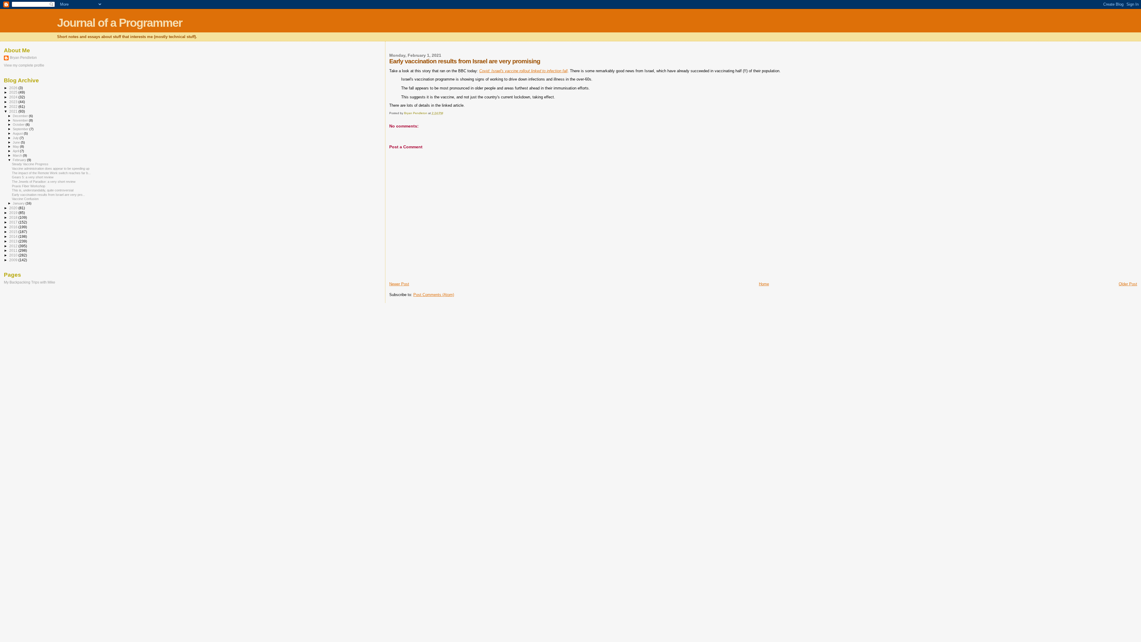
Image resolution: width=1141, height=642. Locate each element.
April (16, 151)
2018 (13, 217)
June (17, 142)
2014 (13, 236)
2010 (13, 255)
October (19, 124)
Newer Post (399, 284)
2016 (13, 227)
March (18, 155)
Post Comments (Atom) (433, 294)
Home (764, 284)
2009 (13, 260)
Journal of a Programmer (119, 22)
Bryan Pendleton (23, 58)
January (19, 203)
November (21, 120)
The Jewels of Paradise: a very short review (43, 181)
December (21, 116)
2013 (13, 241)
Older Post (1128, 284)
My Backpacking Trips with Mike (29, 282)
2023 (13, 102)
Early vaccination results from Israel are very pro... (48, 194)
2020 (13, 208)
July (16, 138)
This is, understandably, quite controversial (42, 190)
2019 (13, 213)
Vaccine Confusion (25, 199)
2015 (13, 232)
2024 (13, 97)
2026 (13, 88)
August (18, 133)
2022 (13, 106)
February (20, 160)
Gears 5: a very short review (32, 177)
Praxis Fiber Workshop (28, 186)
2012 (13, 246)
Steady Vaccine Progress (30, 164)
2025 (13, 92)
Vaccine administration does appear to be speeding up (50, 168)
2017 (13, 222)
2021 (13, 111)
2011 (13, 250)
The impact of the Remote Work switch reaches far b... (51, 173)
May (16, 146)
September (21, 129)
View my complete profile (24, 65)
